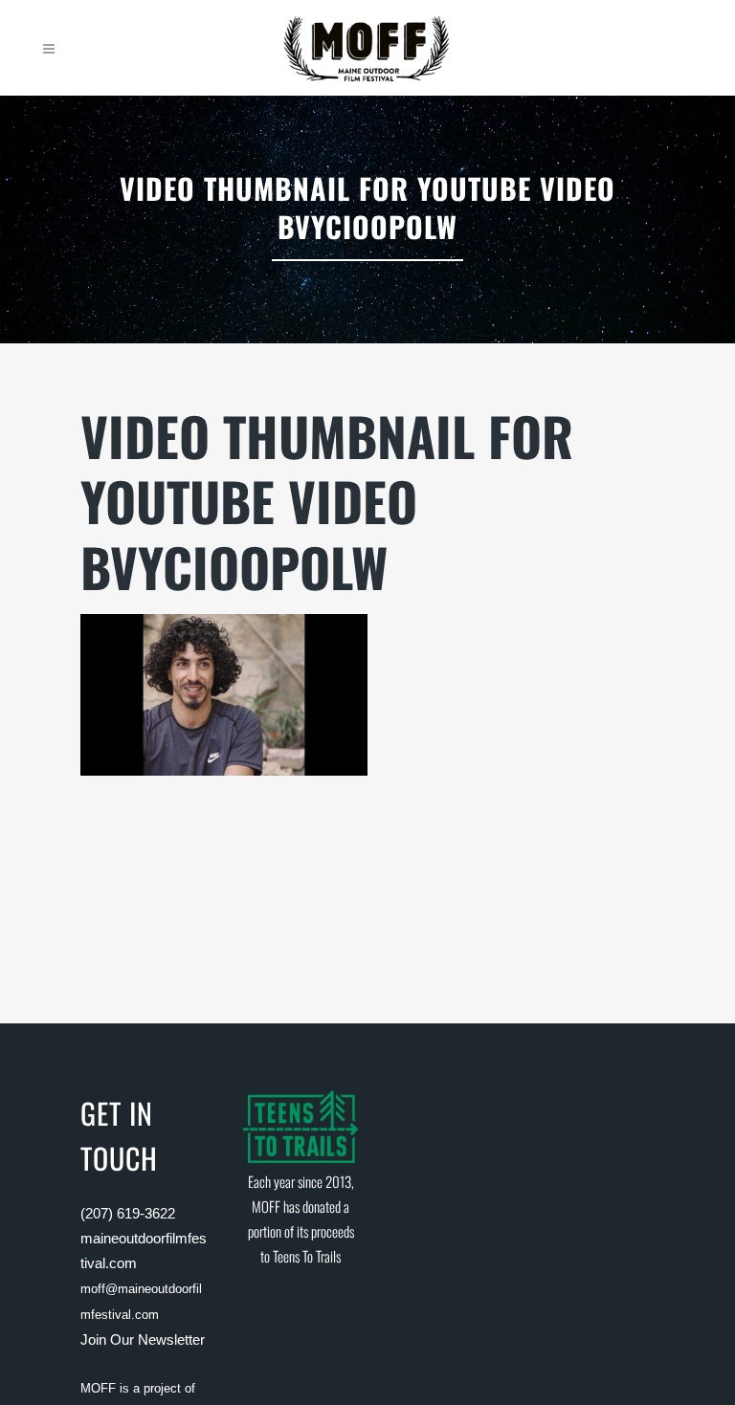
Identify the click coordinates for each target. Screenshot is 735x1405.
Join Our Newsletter (142, 1339)
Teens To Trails (307, 1255)
